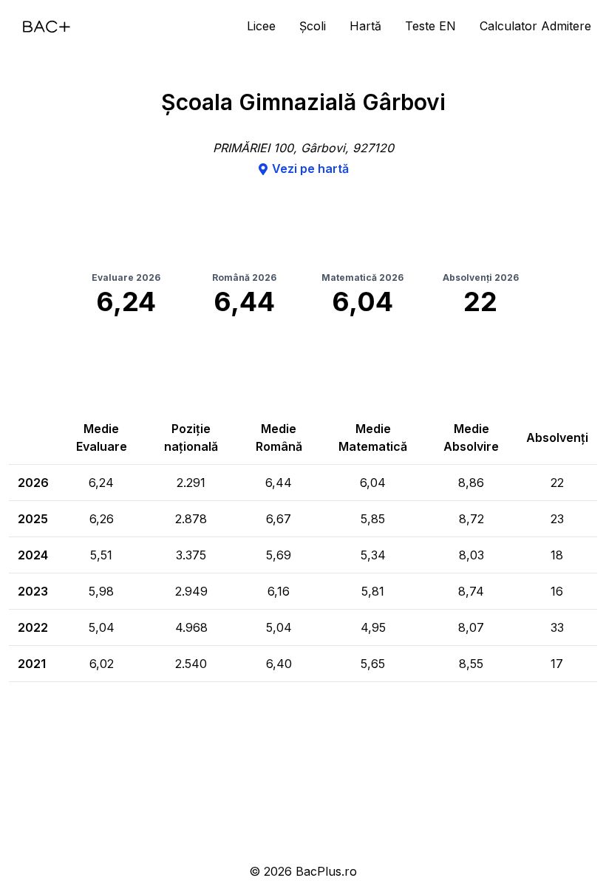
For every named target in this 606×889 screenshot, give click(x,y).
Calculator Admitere (535, 25)
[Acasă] (46, 26)
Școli (312, 25)
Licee (261, 25)
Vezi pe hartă (310, 168)
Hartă (365, 25)
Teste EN (430, 25)
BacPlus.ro (326, 871)
